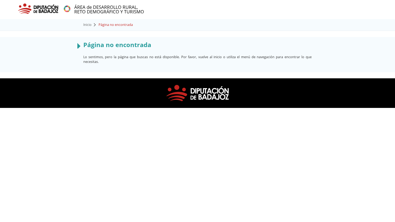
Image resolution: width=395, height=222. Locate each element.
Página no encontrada (116, 24)
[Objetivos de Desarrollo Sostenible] (67, 8)
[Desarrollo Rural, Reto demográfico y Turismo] (39, 8)
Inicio (87, 24)
